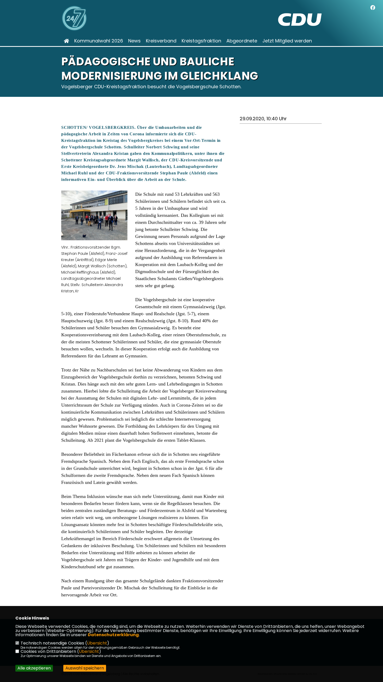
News (134, 41)
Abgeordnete (241, 41)
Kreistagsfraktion (201, 41)
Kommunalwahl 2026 (98, 41)
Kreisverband (161, 41)
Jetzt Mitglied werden (287, 41)
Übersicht (97, 643)
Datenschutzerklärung (113, 635)
